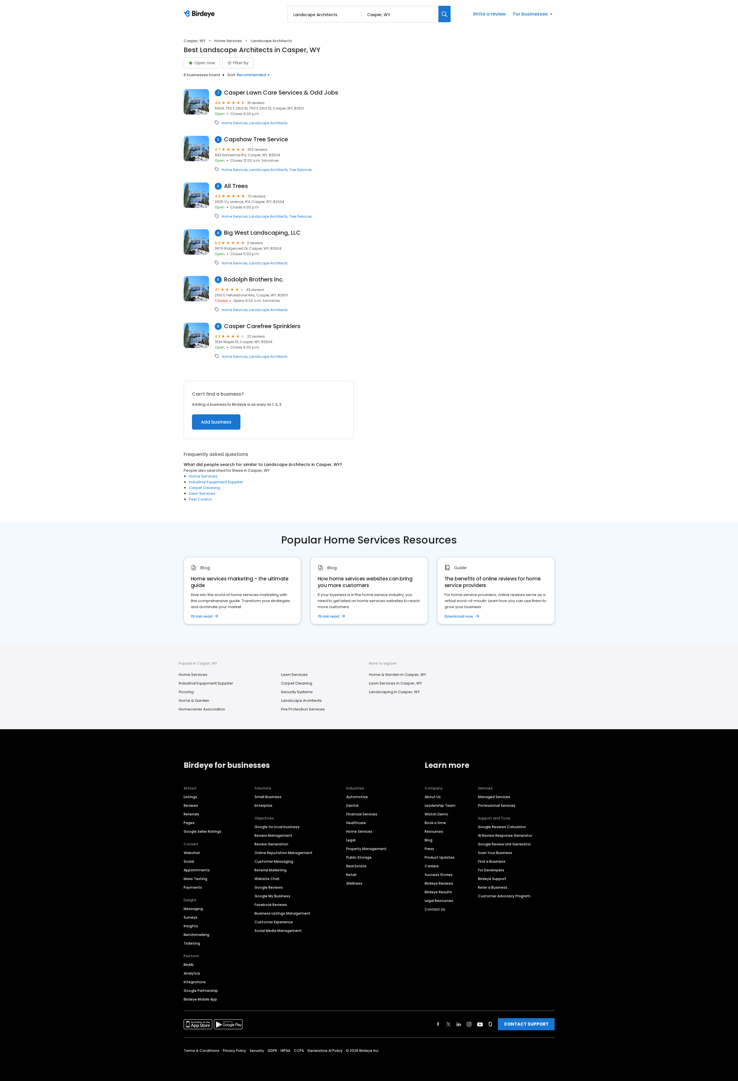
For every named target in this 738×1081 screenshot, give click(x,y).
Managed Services (494, 796)
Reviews (191, 805)
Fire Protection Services (303, 709)
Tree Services (300, 170)
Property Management (366, 848)
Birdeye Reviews (439, 883)
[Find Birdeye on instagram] (469, 1024)
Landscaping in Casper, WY (394, 692)
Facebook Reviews (271, 904)
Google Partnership (201, 990)
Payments (193, 887)
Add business (216, 422)
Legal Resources (439, 900)
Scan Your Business (495, 852)
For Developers (491, 870)
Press (429, 848)
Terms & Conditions (201, 1050)
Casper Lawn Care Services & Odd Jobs (281, 92)
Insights (191, 926)
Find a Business (491, 861)
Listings (190, 796)
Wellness (354, 883)
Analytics (192, 973)
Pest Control (200, 499)
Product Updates (440, 857)
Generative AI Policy (324, 1050)
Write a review (489, 14)
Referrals (191, 814)
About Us (433, 796)
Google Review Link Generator (504, 844)
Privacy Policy (234, 1050)
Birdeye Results (438, 892)
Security (257, 1050)
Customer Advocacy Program (504, 896)
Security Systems (297, 692)
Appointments (197, 870)
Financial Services (361, 814)
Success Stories (439, 874)
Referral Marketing (271, 870)
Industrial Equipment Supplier (216, 482)
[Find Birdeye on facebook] (438, 1024)
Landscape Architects (268, 123)
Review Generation (271, 844)
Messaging (193, 908)
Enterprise (263, 805)
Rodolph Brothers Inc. (254, 279)
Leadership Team (440, 805)
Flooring (186, 692)
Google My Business (272, 896)
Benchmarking (196, 934)
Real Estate (356, 866)
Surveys (190, 917)
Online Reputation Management (283, 852)
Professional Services (496, 805)
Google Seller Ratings (202, 831)
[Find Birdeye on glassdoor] (490, 1024)
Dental (352, 805)
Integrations (195, 982)
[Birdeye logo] (200, 14)
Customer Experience (274, 922)
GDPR (272, 1050)
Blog (428, 840)
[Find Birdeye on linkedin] (458, 1024)
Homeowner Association (202, 709)
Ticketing (192, 943)
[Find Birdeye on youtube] (480, 1024)
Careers (432, 866)
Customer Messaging (274, 861)
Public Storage (359, 857)
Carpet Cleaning (204, 487)
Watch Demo (436, 814)
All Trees (236, 186)
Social (189, 861)
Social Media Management (278, 930)
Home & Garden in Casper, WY (397, 674)
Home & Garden (194, 700)
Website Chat (267, 878)
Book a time (435, 822)
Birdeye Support (492, 878)
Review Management (273, 835)
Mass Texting (195, 878)
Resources (434, 831)
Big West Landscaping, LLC (262, 232)
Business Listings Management (282, 913)
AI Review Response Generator (505, 835)
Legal (350, 840)
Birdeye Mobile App (200, 999)
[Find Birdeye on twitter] (448, 1024)
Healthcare (356, 822)
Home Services (228, 41)
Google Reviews (269, 887)
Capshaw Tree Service (256, 139)
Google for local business (277, 826)
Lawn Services (202, 493)
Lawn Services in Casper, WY (395, 683)
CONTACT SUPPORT (526, 1024)
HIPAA (285, 1050)
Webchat (192, 852)
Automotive (357, 796)
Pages (189, 822)
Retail (351, 874)
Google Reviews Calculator (502, 826)
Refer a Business (492, 887)
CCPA (299, 1050)
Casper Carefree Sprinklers (262, 326)
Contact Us (435, 909)
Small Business (268, 796)
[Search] (444, 14)
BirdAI (188, 964)
